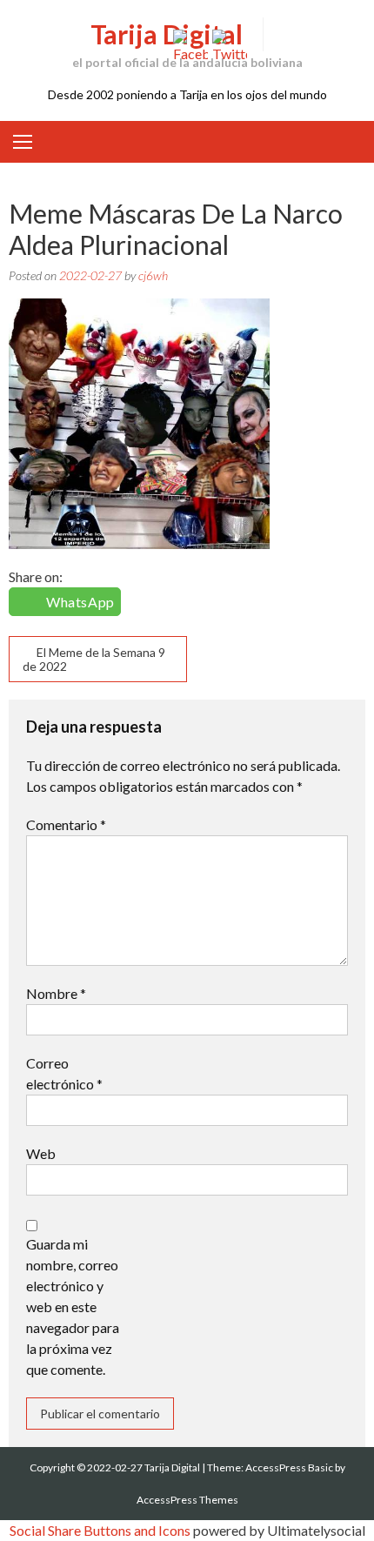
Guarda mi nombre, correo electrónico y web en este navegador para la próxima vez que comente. (72, 1306)
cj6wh (153, 275)
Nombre (56, 993)
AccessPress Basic (289, 1467)
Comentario (66, 824)
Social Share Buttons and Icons (100, 1530)
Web (41, 1153)
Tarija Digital (166, 34)
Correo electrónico (64, 1073)
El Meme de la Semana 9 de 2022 (94, 659)
